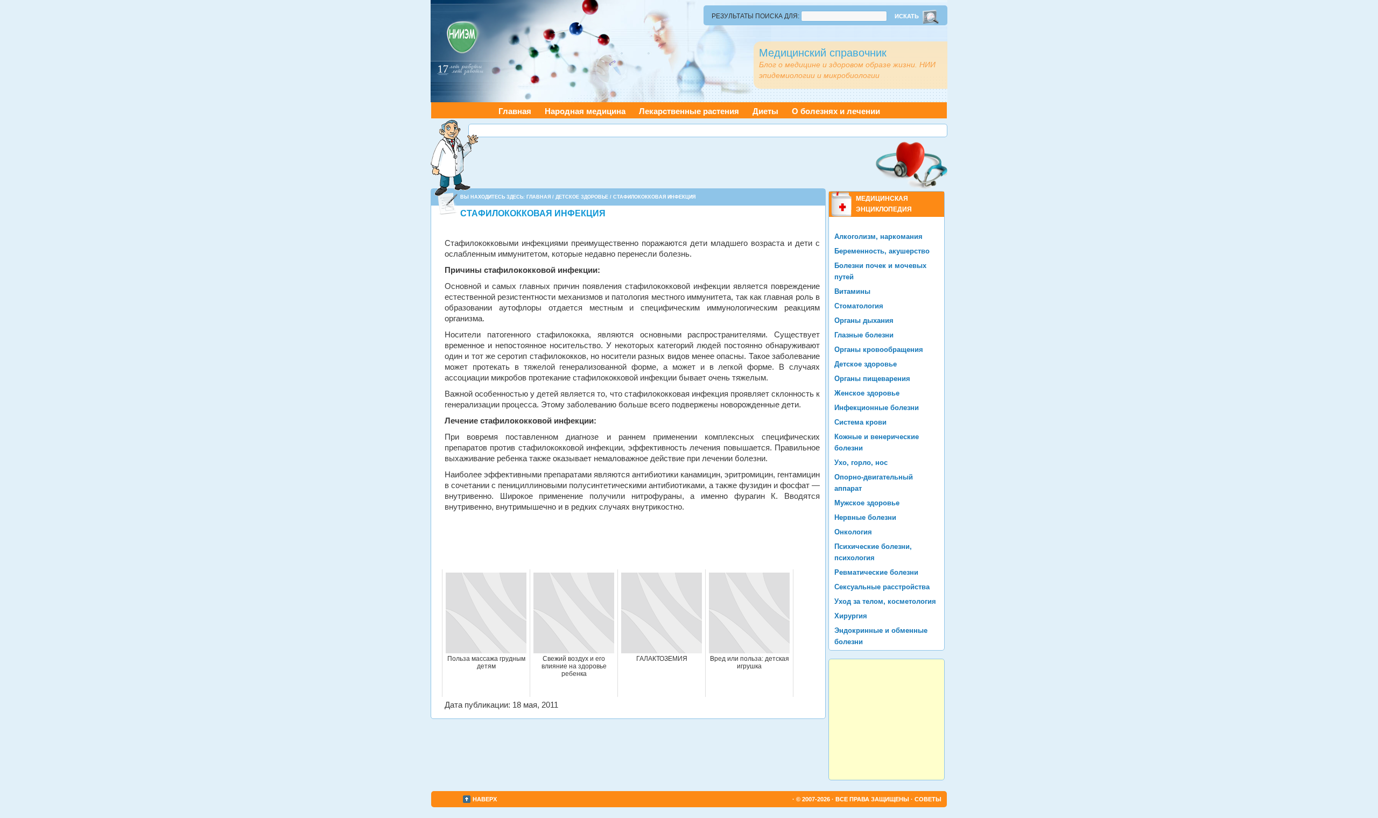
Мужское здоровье (866, 503)
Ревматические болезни (876, 572)
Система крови (860, 422)
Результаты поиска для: (755, 16)
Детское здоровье (582, 197)
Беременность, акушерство (882, 251)
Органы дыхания (864, 320)
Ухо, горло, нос (861, 463)
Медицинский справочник (823, 53)
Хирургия (850, 616)
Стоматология (858, 306)
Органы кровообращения (878, 349)
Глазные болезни (864, 335)
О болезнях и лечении (836, 111)
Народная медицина (585, 111)
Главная (514, 111)
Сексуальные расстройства (882, 587)
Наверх (485, 799)
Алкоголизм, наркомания (878, 236)
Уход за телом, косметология (885, 601)
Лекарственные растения (689, 111)
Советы (928, 799)
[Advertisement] (708, 130)
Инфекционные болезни (876, 408)
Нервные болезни (865, 517)
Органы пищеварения (872, 379)
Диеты (765, 111)
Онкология (853, 532)
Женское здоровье (866, 393)
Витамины (852, 291)
